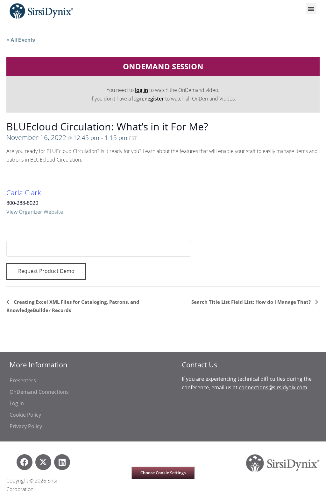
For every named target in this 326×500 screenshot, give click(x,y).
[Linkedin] (62, 462)
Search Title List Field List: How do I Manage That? (251, 302)
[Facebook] (24, 462)
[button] (311, 8)
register (154, 98)
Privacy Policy (26, 426)
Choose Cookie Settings (163, 473)
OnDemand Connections (39, 391)
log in (141, 90)
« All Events (20, 39)
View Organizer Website (34, 211)
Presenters (23, 380)
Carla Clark (23, 192)
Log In (17, 403)
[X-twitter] (43, 462)
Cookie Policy (25, 414)
